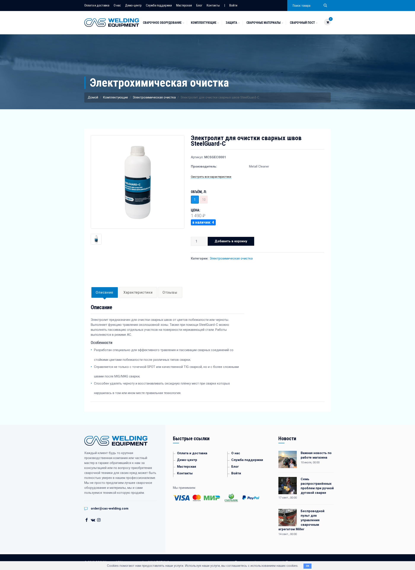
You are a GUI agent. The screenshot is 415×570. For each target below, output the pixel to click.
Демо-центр (133, 5)
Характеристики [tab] (138, 292)
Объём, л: (199, 192)
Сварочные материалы (263, 22)
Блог (199, 5)
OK (307, 566)
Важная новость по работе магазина (316, 455)
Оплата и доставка (96, 5)
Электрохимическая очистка (154, 97)
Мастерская (184, 5)
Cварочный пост (302, 22)
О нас (117, 5)
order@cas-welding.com (109, 508)
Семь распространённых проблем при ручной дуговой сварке (317, 486)
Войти (233, 5)
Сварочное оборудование (162, 22)
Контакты (213, 5)
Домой (93, 97)
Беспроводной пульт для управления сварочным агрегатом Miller (301, 520)
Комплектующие (203, 22)
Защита (231, 22)
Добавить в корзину (231, 241)
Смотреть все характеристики (211, 176)
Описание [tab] (104, 292)
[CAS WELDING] (111, 22)
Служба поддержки (159, 5)
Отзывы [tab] (170, 292)
